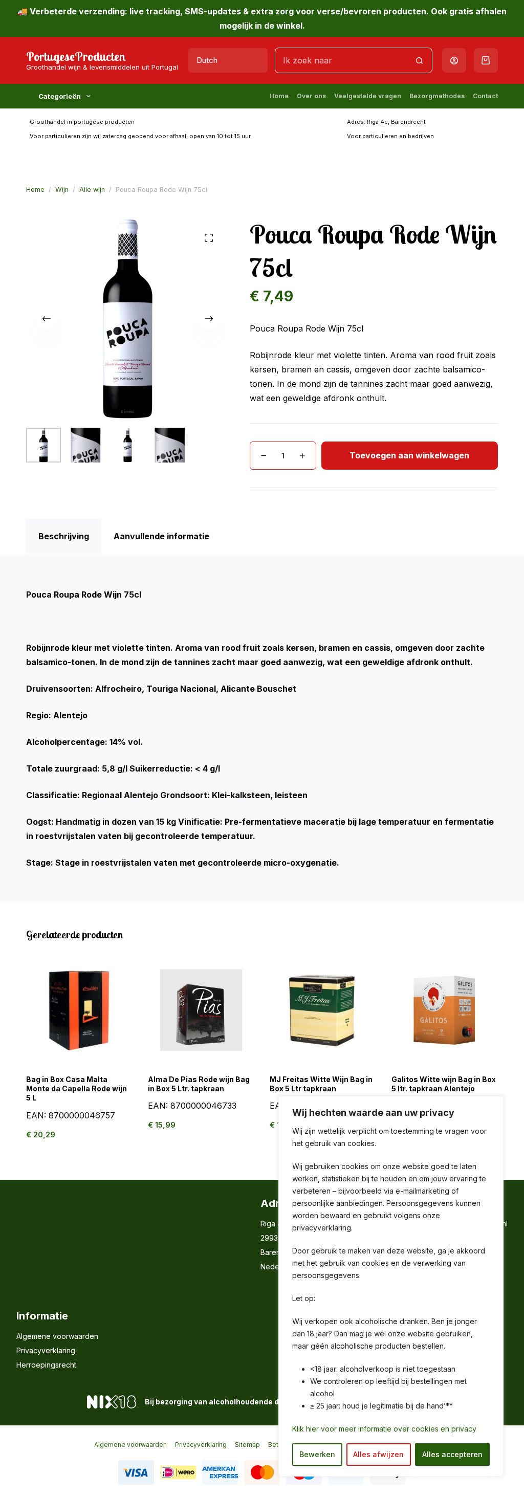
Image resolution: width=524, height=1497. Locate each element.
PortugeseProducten (76, 56)
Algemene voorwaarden (57, 1336)
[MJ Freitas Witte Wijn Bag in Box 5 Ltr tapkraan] (323, 1010)
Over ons (311, 96)
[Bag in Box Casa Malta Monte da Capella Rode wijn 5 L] (79, 1010)
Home (279, 96)
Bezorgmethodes (437, 96)
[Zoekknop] (419, 60)
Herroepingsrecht (46, 1364)
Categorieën (59, 96)
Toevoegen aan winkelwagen (409, 455)
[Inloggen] (454, 60)
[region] (391, 1286)
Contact (485, 96)
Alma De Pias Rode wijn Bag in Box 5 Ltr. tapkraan (199, 1084)
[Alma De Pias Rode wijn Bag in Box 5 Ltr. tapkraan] (201, 1010)
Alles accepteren (452, 1454)
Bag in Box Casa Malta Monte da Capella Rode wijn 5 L (76, 1088)
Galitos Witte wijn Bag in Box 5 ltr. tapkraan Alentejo (443, 1084)
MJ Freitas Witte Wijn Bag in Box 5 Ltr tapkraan (321, 1084)
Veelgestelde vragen (367, 96)
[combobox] (341, 60)
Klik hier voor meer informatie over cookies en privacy (384, 1428)
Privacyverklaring (45, 1350)
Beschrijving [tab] (63, 536)
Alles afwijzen (378, 1454)
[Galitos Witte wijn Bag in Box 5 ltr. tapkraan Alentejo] (444, 1010)
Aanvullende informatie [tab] (161, 536)
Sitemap (247, 1444)
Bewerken (317, 1454)
